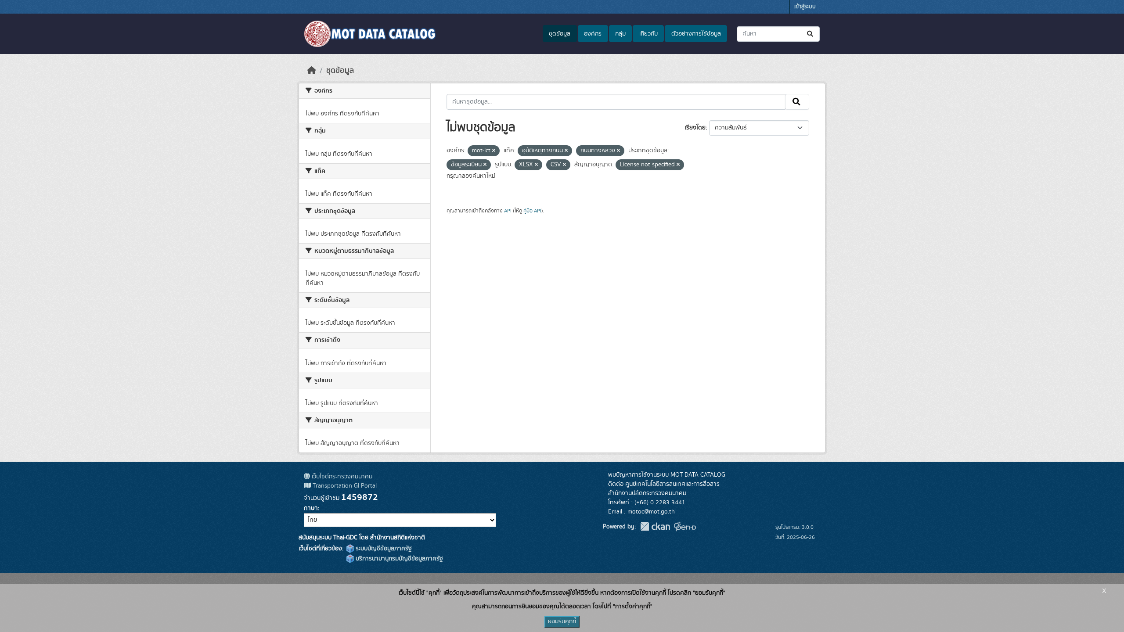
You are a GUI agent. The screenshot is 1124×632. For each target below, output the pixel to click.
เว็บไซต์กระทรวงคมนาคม (341, 476)
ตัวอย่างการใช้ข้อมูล (696, 33)
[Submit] (810, 34)
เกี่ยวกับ (648, 33)
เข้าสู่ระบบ (805, 7)
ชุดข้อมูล (559, 33)
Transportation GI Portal (344, 485)
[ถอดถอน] (493, 150)
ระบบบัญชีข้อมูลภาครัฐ (383, 548)
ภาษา (311, 508)
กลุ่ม (620, 33)
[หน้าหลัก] (311, 70)
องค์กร (593, 33)
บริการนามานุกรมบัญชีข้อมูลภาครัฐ (398, 558)
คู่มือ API (532, 211)
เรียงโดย (695, 127)
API (508, 211)
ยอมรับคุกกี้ (562, 621)
